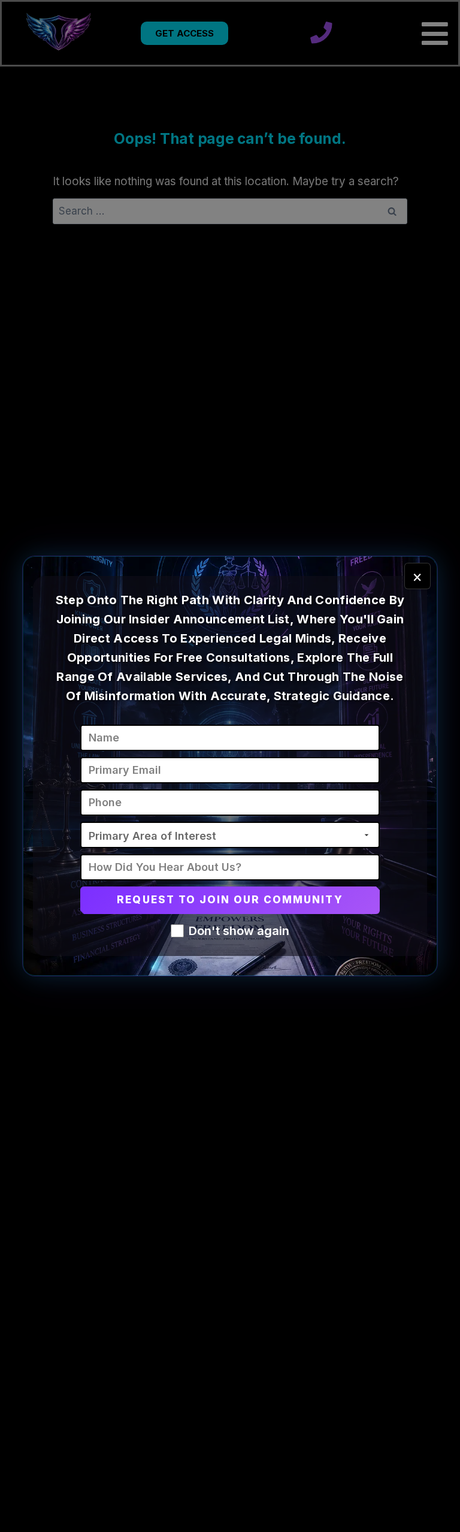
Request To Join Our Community (230, 900)
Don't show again (239, 931)
